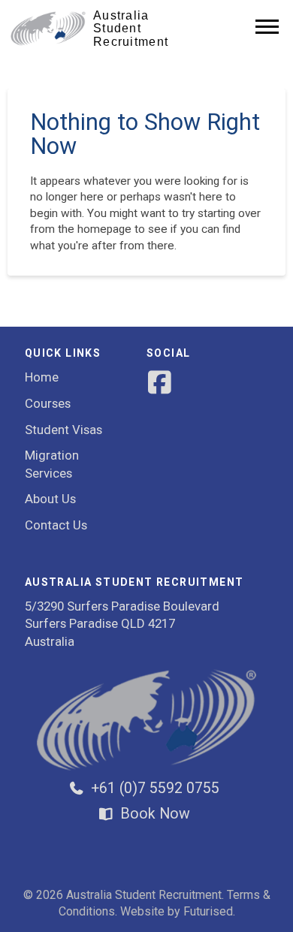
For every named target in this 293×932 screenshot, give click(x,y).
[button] (267, 26)
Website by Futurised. (177, 911)
